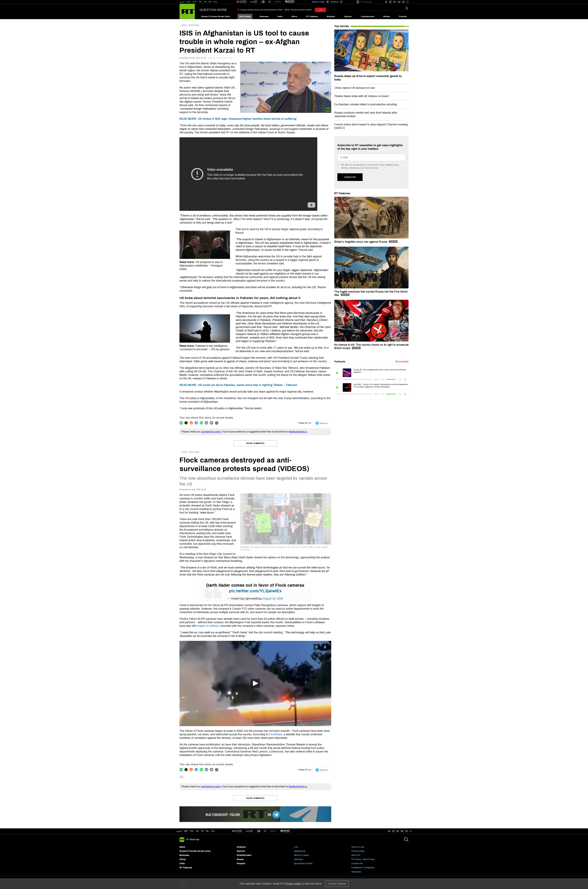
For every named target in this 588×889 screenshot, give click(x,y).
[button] (255, 683)
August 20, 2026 (273, 598)
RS (210, 2)
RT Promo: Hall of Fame (363, 859)
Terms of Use (357, 847)
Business (264, 16)
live (320, 10)
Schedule (298, 859)
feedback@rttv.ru (298, 431)
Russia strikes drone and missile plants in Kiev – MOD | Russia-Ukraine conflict (276, 10)
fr (202, 831)
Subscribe (350, 177)
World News (245, 16)
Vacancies (356, 872)
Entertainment (367, 16)
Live (296, 847)
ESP (188, 2)
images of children (207, 625)
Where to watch (301, 855)
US (181, 776)
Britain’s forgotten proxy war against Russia (361, 241)
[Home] (187, 11)
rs (207, 831)
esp (186, 831)
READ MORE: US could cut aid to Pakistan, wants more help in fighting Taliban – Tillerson (238, 385)
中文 (215, 2)
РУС (195, 2)
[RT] (241, 2)
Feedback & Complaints (362, 867)
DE (200, 2)
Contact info (357, 863)
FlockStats (275, 734)
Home (184, 25)
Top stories (341, 26)
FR (205, 2)
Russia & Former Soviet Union (215, 16)
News (182, 847)
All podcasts (402, 361)
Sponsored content (303, 863)
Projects (403, 16)
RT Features (312, 16)
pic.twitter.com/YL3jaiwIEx (255, 591)
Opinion (348, 16)
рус (192, 831)
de (197, 831)
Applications (300, 851)
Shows (386, 16)
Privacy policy (357, 851)
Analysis (331, 16)
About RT (355, 855)
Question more (213, 9)
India (280, 16)
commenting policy (211, 431)
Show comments (255, 443)
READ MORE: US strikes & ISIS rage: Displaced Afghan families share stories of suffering (237, 118)
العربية (182, 2)
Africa (294, 16)
